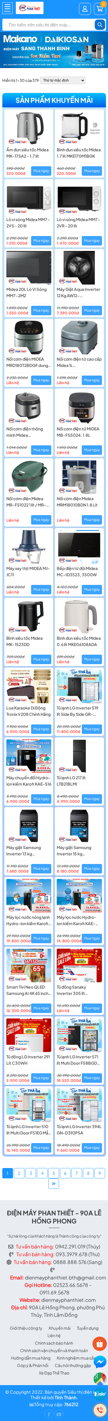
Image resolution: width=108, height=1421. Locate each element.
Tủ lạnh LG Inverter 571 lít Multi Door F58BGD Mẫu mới (77, 1060)
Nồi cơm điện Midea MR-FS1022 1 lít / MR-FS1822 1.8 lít (26, 502)
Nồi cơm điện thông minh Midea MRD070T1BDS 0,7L (25, 432)
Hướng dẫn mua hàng (30, 1357)
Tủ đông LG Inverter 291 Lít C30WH (28, 1060)
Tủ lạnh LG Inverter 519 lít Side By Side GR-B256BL (77, 711)
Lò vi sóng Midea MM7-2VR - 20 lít (78, 222)
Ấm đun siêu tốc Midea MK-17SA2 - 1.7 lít (27, 152)
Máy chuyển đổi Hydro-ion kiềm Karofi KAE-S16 (28, 780)
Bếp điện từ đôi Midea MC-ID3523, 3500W (77, 571)
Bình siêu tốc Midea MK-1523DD (24, 641)
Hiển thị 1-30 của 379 (20, 80)
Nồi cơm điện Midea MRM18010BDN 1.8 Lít (77, 501)
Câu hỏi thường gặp (73, 1365)
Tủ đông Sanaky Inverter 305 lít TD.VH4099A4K (72, 990)
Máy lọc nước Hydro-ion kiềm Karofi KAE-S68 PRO (76, 921)
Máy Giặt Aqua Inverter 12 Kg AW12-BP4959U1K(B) (78, 293)
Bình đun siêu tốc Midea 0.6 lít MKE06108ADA (79, 641)
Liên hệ (54, 1335)
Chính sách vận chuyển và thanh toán (54, 1350)
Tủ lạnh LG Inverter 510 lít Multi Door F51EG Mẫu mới (28, 1130)
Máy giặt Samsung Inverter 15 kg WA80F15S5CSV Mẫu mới (77, 851)
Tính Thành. (66, 1397)
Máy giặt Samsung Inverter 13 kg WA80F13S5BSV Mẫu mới (26, 851)
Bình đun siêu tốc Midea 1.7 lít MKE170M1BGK (79, 152)
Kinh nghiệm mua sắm (77, 1357)
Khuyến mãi (60, 1328)
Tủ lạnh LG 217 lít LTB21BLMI (71, 780)
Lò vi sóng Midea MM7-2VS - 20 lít (28, 222)
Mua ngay (41, 171)
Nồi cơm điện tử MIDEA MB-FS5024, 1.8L (78, 432)
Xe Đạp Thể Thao (54, 1372)
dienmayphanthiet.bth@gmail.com (65, 1277)
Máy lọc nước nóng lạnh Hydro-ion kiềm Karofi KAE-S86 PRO (28, 921)
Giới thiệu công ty (26, 1328)
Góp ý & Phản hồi (32, 1365)
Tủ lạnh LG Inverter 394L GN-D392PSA (79, 1129)
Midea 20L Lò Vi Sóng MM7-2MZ (26, 292)
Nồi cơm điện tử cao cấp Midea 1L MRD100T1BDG (79, 362)
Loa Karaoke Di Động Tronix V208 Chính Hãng (28, 711)
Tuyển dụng (87, 1328)
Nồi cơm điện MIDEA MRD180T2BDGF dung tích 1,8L (27, 362)
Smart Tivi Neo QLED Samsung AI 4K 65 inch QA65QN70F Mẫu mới (27, 990)
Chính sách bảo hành (54, 1342)
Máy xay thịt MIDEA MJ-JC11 (28, 571)
